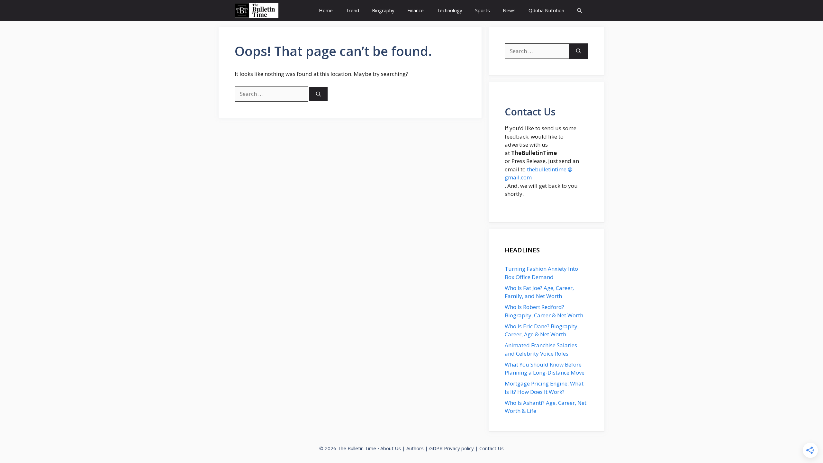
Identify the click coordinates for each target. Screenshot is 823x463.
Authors (415, 448)
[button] (579, 10)
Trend (352, 10)
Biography (383, 10)
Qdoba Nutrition (546, 10)
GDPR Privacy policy (451, 448)
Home (326, 10)
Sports (482, 10)
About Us (390, 448)
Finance (415, 10)
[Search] (318, 94)
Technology (449, 10)
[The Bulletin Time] (256, 10)
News (509, 10)
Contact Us (491, 448)
